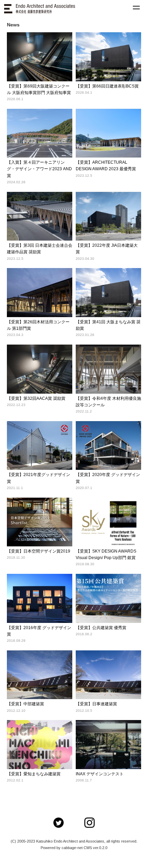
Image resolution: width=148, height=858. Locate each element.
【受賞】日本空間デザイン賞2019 (38, 551)
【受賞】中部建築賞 (25, 704)
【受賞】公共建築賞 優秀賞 (101, 627)
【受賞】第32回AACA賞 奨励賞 (36, 398)
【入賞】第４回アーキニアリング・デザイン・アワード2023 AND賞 (39, 169)
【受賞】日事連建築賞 (96, 704)
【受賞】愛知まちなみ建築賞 (34, 774)
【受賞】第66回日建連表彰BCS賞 (107, 86)
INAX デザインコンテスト (100, 774)
